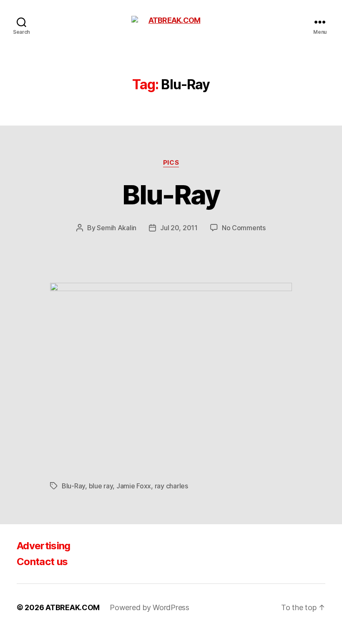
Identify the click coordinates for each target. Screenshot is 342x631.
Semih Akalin (116, 228)
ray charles (171, 486)
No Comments (244, 228)
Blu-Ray (170, 194)
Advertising (43, 546)
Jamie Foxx (133, 486)
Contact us (42, 562)
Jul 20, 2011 (179, 228)
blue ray (101, 486)
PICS (171, 162)
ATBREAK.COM (72, 607)
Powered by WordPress (149, 607)
